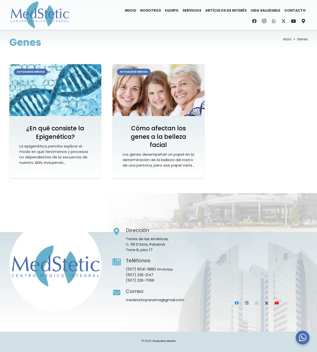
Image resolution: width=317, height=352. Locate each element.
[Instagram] (264, 21)
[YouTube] (293, 21)
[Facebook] (254, 21)
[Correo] (119, 293)
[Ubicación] (303, 21)
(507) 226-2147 (139, 274)
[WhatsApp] (273, 21)
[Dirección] (119, 232)
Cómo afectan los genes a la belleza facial (158, 136)
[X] (283, 21)
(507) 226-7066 (140, 280)
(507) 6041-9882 (141, 269)
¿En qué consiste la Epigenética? (55, 132)
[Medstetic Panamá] (39, 15)
